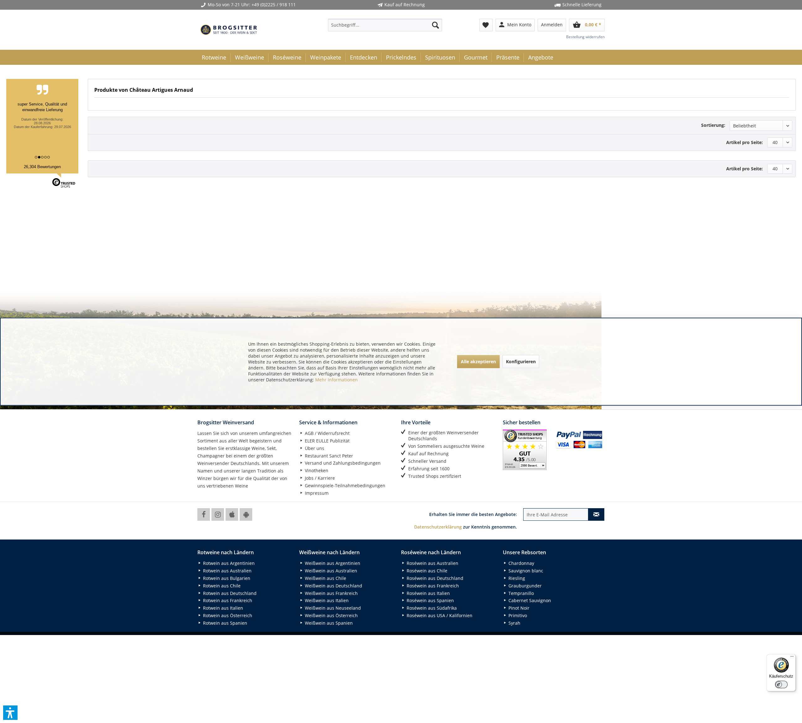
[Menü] (792, 658)
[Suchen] (435, 25)
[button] (10, 712)
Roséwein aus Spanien (429, 600)
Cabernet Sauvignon (529, 600)
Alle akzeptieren (478, 361)
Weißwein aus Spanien (328, 623)
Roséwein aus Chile (426, 571)
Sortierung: (713, 125)
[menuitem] (385, 25)
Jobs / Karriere (319, 478)
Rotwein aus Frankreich (227, 600)
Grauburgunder (524, 586)
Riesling (516, 578)
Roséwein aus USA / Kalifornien (438, 615)
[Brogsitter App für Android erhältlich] (246, 514)
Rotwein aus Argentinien (228, 563)
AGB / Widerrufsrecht (327, 433)
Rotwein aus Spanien (224, 623)
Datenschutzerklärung (438, 527)
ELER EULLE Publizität (327, 441)
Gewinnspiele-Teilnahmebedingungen (344, 485)
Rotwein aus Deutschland (229, 593)
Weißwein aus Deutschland (333, 586)
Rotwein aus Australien (227, 571)
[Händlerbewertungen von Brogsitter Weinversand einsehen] (527, 450)
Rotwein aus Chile (221, 586)
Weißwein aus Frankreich (331, 593)
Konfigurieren (521, 361)
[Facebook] (203, 514)
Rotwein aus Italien (222, 608)
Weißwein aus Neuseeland (332, 608)
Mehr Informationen (336, 379)
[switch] (781, 684)
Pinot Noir (518, 608)
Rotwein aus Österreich (227, 615)
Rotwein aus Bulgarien (226, 578)
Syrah (513, 623)
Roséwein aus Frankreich (432, 586)
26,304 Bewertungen (42, 166)
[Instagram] (217, 514)
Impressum (316, 493)
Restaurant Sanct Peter (328, 456)
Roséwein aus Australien (431, 563)
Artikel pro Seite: (744, 142)
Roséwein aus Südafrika (431, 608)
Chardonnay (520, 563)
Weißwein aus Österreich (331, 615)
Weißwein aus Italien (326, 600)
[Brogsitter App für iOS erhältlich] (232, 514)
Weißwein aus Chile (325, 578)
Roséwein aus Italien (427, 593)
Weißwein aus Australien (330, 571)
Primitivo (517, 615)
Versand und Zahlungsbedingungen (342, 463)
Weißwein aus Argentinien (332, 563)
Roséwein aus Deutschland (434, 578)
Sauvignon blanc (525, 571)
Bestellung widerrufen (585, 36)
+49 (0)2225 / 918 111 (274, 5)
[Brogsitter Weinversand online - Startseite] (228, 30)
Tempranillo (520, 593)
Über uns (314, 448)
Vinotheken (316, 470)
